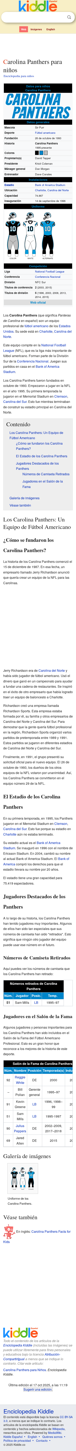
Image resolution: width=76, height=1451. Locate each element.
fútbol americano (36, 326)
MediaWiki (54, 1433)
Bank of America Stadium (50, 185)
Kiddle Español (12, 1437)
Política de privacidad (17, 1440)
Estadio (9, 185)
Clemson (60, 396)
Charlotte (40, 190)
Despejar (60, 17)
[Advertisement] (38, 45)
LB (36, 1002)
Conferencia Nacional (47, 277)
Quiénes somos (52, 1437)
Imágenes (36, 29)
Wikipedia (58, 1429)
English (50, 29)
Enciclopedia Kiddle (17, 1345)
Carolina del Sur (15, 401)
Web (23, 29)
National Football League (49, 271)
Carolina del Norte (58, 190)
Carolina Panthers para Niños (24, 1369)
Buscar (69, 17)
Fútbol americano (45, 133)
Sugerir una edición (38, 1389)
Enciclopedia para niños (19, 76)
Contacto (42, 1440)
